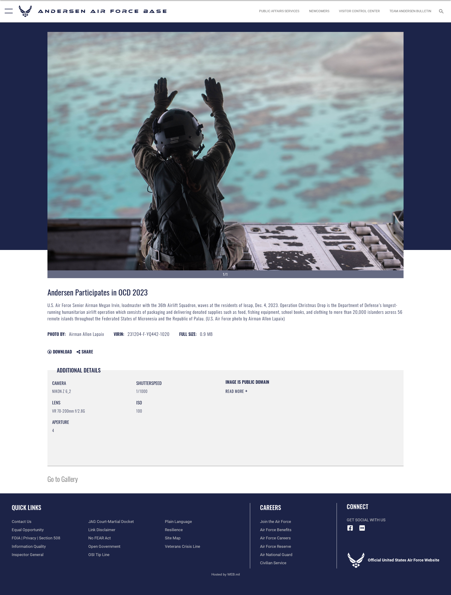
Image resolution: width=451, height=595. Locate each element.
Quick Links (26, 507)
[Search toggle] (441, 11)
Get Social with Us (366, 520)
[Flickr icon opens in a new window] (361, 527)
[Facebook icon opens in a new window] (350, 527)
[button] (7, 11)
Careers (270, 507)
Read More (235, 391)
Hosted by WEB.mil (225, 574)
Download (62, 352)
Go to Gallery (62, 479)
